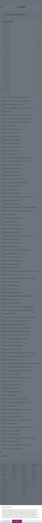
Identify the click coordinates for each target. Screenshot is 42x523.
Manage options (6, 521)
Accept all (17, 521)
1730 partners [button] (8, 509)
